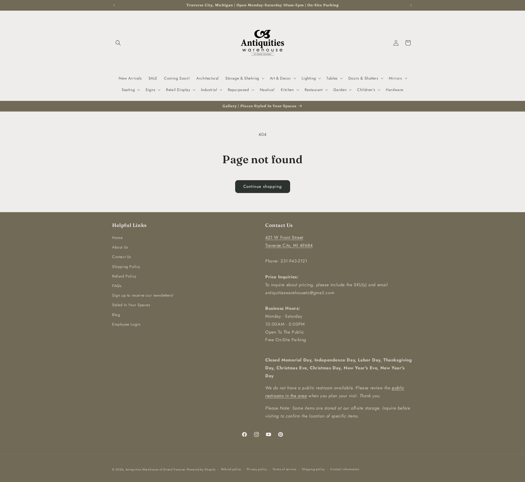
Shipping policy (313, 469)
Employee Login (126, 324)
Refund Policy (124, 276)
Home (117, 237)
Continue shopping (262, 186)
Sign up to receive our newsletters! (143, 295)
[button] (118, 43)
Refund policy (231, 469)
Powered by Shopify (201, 469)
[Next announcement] (411, 5)
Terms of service (284, 469)
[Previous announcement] (114, 5)
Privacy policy (257, 469)
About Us (120, 247)
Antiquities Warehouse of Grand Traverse (155, 469)
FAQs (116, 285)
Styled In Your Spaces (131, 305)
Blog (116, 314)
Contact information (344, 469)
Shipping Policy (126, 266)
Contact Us (121, 256)
